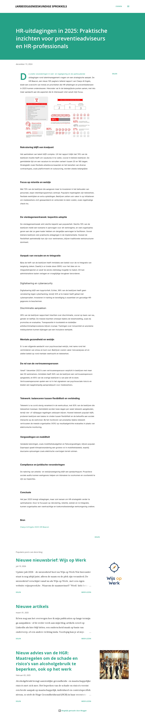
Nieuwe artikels (32, 606)
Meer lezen (86, 592)
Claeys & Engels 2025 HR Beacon (34, 527)
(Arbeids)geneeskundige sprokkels (41, 6)
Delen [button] (114, 74)
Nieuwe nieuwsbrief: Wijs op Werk (51, 560)
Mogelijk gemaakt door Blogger (74, 711)
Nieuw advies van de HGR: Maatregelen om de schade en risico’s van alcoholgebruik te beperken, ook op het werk (47, 661)
